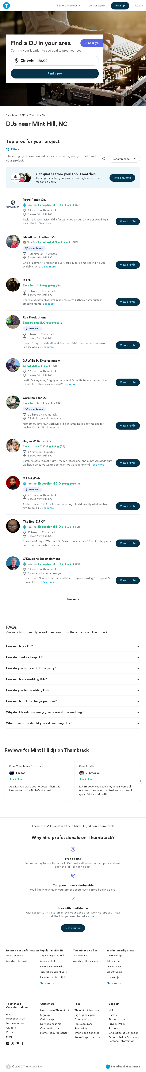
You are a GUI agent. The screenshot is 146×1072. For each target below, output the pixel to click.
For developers (15, 1023)
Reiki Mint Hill (47, 961)
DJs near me (80, 955)
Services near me (50, 1024)
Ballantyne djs (114, 972)
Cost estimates (50, 1028)
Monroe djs (112, 977)
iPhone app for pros (87, 1032)
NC (23, 115)
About (10, 1014)
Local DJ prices (14, 955)
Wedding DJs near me (85, 961)
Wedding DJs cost (16, 961)
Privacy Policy (117, 1024)
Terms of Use (117, 1019)
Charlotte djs (113, 966)
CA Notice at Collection (124, 1032)
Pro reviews (82, 1028)
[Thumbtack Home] (6, 5)
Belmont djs (113, 961)
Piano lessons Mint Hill (52, 977)
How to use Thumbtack (54, 1010)
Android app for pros (88, 1037)
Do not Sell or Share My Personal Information (124, 1039)
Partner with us (15, 1018)
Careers (11, 1027)
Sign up (45, 1015)
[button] (30, 205)
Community (82, 1019)
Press (9, 1032)
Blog (9, 1036)
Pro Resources (84, 1024)
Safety (113, 1015)
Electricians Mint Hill (51, 966)
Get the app (48, 1019)
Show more (47, 983)
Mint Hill (33, 115)
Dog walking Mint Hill (52, 955)
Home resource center (54, 1032)
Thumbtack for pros (87, 1010)
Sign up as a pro (85, 1015)
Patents (113, 1028)
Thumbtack (12, 115)
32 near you (91, 43)
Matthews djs (114, 955)
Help (111, 1010)
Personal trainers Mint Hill (54, 972)
